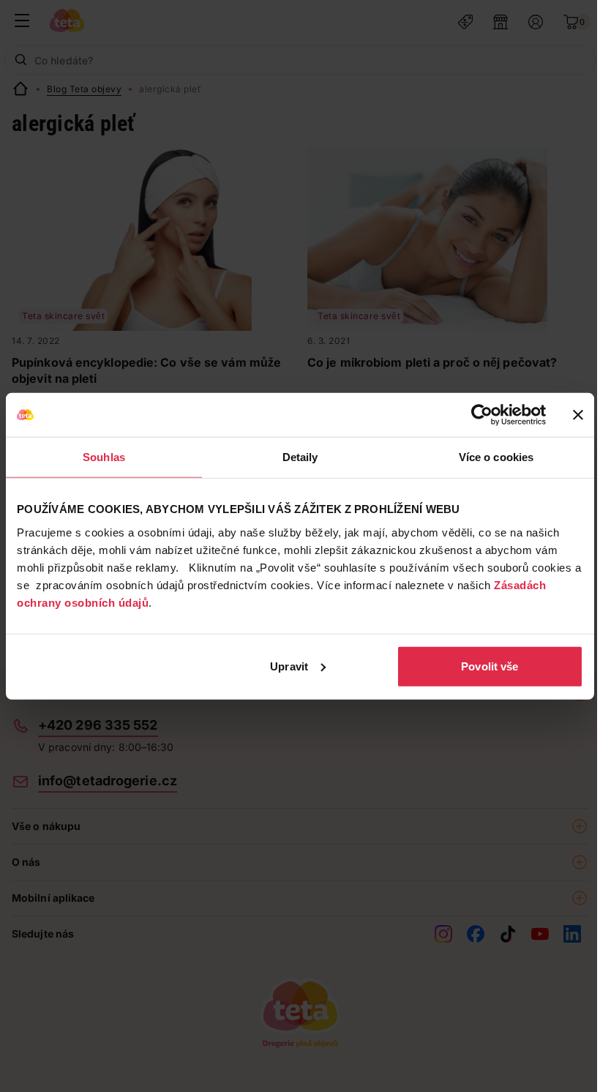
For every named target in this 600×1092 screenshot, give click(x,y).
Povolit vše (489, 665)
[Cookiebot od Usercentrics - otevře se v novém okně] (482, 415)
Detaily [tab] (300, 457)
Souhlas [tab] (104, 457)
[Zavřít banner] (578, 415)
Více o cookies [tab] (496, 457)
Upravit (289, 665)
